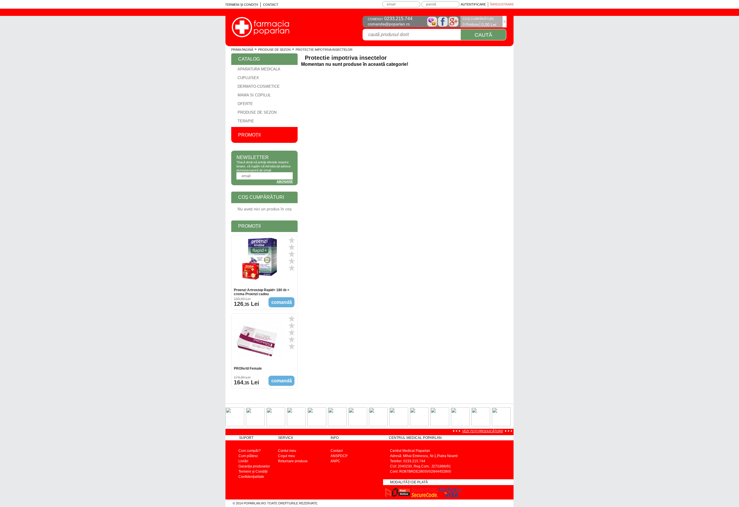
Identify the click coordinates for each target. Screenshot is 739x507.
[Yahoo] (432, 22)
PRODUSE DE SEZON (274, 49)
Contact (270, 4)
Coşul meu (286, 456)
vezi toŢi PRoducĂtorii (482, 431)
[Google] (453, 22)
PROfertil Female (248, 368)
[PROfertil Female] (259, 340)
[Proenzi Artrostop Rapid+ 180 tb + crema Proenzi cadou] (259, 262)
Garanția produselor (254, 466)
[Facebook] (443, 22)
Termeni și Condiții (241, 4)
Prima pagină (242, 49)
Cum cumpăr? (249, 451)
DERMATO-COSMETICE (259, 86)
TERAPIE (246, 121)
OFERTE (245, 104)
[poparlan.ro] (260, 35)
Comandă (281, 302)
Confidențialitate (251, 477)
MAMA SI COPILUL (254, 95)
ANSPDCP (339, 456)
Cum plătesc (248, 456)
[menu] (264, 95)
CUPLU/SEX (248, 78)
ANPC (335, 461)
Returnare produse (293, 461)
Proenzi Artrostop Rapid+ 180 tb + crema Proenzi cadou (261, 292)
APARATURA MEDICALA (259, 69)
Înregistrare (502, 4)
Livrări (243, 461)
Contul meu (287, 451)
